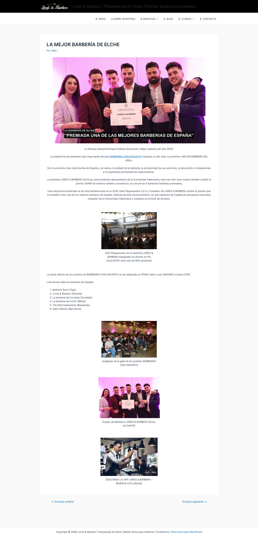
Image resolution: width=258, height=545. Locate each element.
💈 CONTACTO (207, 18)
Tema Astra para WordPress (186, 531)
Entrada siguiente (194, 501)
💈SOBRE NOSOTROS (122, 18)
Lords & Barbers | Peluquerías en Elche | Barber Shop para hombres (133, 6)
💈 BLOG (168, 18)
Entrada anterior (63, 501)
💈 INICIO (100, 18)
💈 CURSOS (184, 18)
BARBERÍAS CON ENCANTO (125, 156)
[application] (156, 19)
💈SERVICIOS (147, 18)
